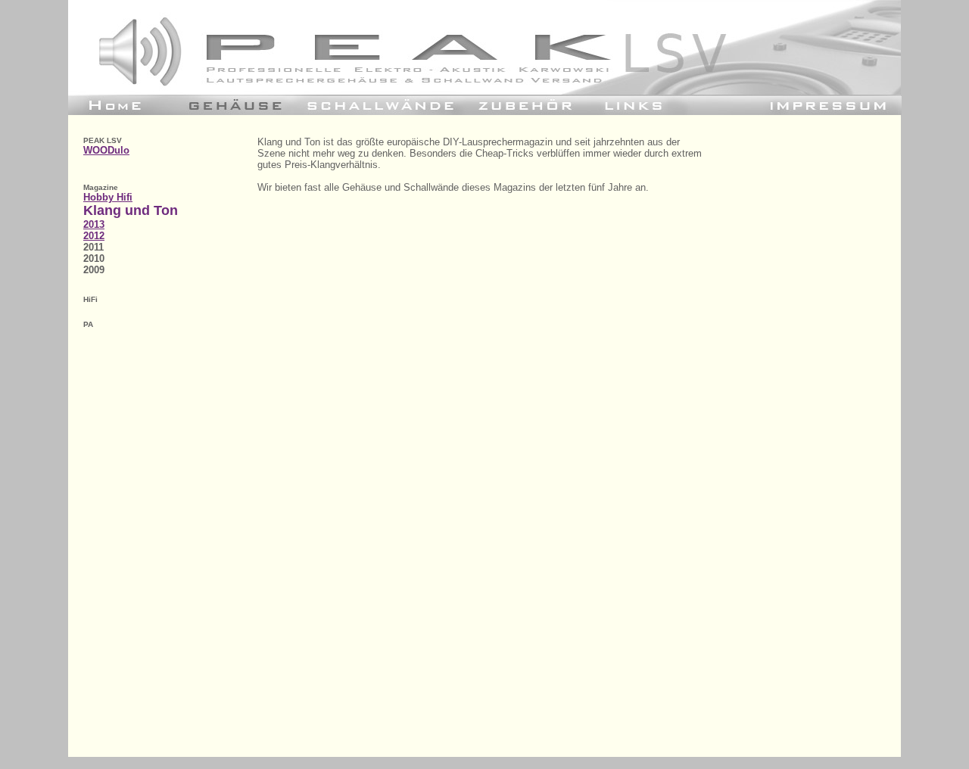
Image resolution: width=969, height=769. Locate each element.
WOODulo (106, 150)
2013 (93, 224)
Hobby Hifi (107, 197)
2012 (93, 235)
